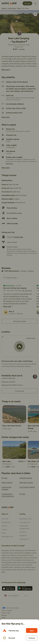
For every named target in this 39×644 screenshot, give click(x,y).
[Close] (19, 322)
